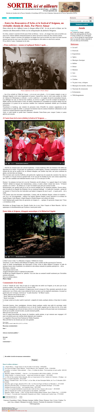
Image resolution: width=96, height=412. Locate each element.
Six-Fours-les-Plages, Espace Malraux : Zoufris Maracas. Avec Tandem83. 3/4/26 (26, 368)
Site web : (5, 337)
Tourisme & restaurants (46, 402)
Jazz (51, 400)
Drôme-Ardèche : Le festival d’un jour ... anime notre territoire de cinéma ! (24, 375)
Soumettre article (82, 24)
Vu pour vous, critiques (16, 18)
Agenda (82, 28)
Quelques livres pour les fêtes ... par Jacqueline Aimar (18, 387)
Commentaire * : (7, 341)
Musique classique (27, 400)
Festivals (6, 400)
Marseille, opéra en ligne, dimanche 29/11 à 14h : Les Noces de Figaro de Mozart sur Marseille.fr (30, 384)
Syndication (12, 410)
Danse (41, 400)
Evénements (57, 402)
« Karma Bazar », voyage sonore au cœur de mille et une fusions (21, 366)
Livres (55, 400)
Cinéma (60, 400)
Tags (26, 410)
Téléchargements (35, 404)
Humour (46, 400)
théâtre (36, 400)
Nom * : (5, 328)
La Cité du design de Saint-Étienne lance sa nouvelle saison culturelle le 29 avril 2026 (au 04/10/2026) (81, 39)
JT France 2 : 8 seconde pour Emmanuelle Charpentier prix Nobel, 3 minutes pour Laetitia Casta (30, 394)
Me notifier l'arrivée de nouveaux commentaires (17, 356)
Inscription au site (20, 410)
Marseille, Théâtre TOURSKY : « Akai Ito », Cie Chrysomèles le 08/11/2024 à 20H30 (27, 373)
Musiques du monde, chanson (29, 402)
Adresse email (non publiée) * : (11, 333)
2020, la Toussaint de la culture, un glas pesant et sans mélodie (21, 390)
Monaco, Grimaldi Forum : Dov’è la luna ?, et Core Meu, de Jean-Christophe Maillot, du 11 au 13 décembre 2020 (35, 380)
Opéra (19, 400)
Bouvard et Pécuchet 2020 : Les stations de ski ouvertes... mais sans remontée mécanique (28, 385)
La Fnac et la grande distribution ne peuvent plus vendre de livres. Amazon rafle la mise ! (28, 389)
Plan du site (4, 410)
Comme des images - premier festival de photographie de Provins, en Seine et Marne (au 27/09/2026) (81, 33)
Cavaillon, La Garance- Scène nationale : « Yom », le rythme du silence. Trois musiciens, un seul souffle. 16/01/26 (35, 370)
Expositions (13, 400)
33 (20, 397)
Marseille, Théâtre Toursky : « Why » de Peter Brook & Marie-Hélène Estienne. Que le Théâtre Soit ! (31, 392)
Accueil (4, 18)
